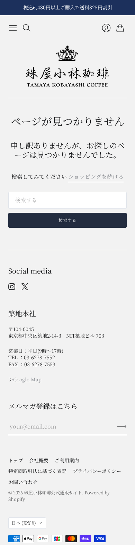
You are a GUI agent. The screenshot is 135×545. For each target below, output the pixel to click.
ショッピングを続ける (96, 177)
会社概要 (38, 460)
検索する (67, 220)
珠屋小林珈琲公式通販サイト (53, 492)
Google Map (27, 379)
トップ (15, 460)
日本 (23, 523)
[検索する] (26, 27)
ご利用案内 (67, 460)
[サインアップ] (122, 426)
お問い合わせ (22, 482)
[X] (24, 288)
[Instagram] (11, 288)
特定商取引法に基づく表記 (37, 470)
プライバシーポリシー (97, 470)
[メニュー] (13, 28)
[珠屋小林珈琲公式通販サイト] (67, 66)
